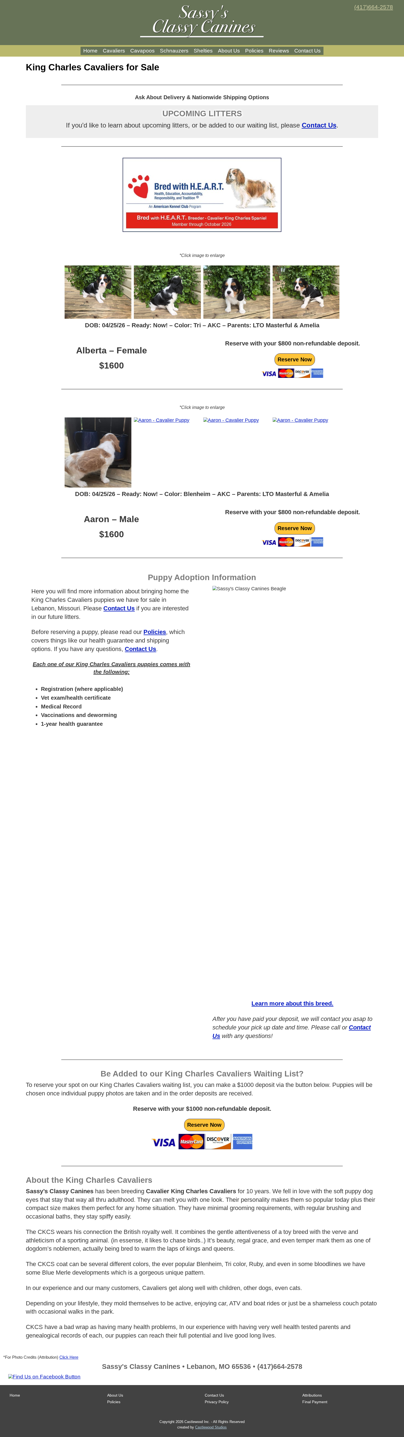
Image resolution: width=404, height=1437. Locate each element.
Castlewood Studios (211, 1427)
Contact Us (307, 51)
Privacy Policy (217, 1402)
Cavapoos (142, 51)
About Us (229, 51)
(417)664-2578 (373, 7)
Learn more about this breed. (292, 1003)
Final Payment (314, 1402)
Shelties (203, 51)
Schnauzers (174, 51)
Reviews (279, 51)
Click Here (68, 1357)
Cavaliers (114, 51)
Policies (254, 51)
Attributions (312, 1395)
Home (90, 51)
